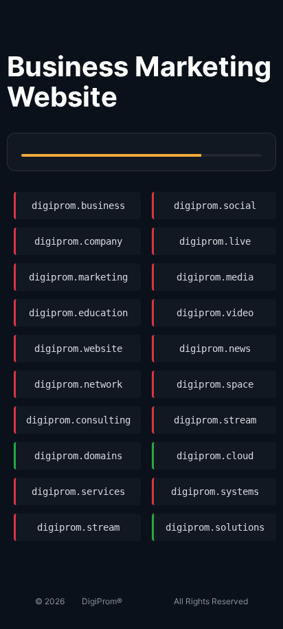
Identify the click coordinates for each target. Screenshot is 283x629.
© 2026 (50, 601)
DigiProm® (102, 601)
